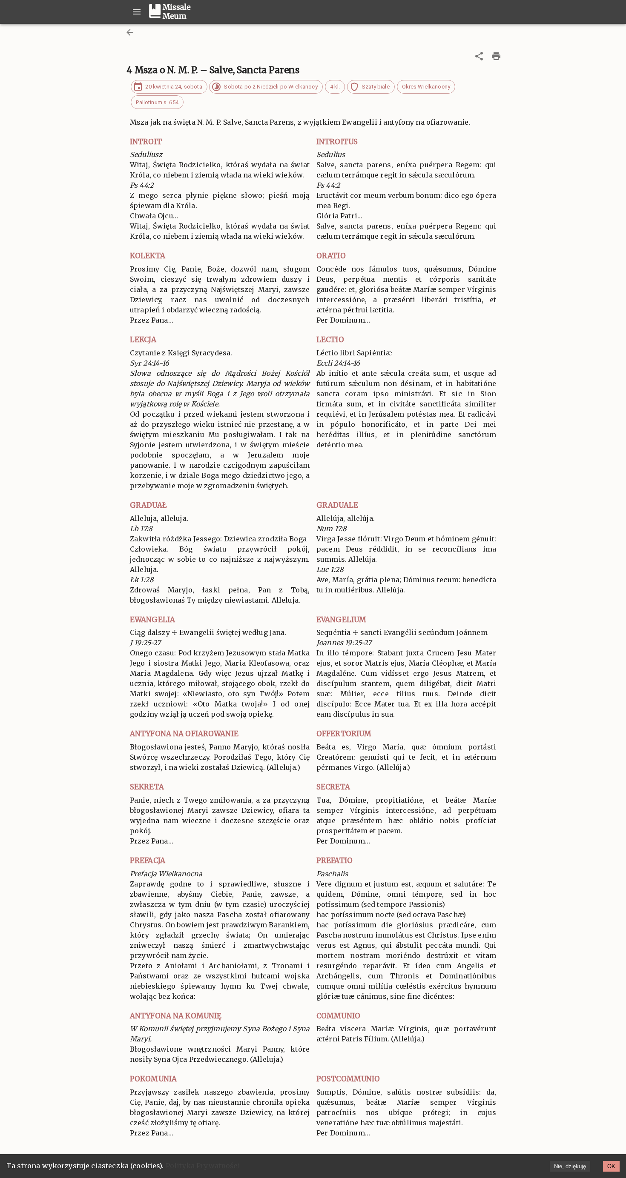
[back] (129, 32)
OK (611, 1166)
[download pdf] (496, 56)
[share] (479, 56)
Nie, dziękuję (570, 1166)
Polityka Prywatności (203, 1165)
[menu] (136, 12)
